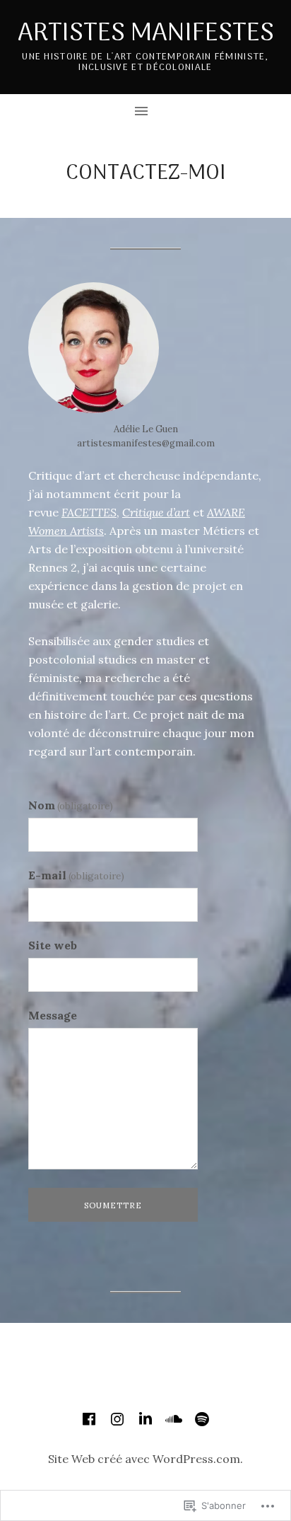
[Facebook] (89, 1419)
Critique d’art (156, 512)
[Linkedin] (145, 1419)
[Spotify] (202, 1419)
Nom (70, 805)
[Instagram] (117, 1419)
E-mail (76, 875)
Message (52, 1015)
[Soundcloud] (173, 1419)
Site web (52, 945)
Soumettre (113, 1205)
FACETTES (89, 512)
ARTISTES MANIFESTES (146, 33)
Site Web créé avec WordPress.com (144, 1459)
